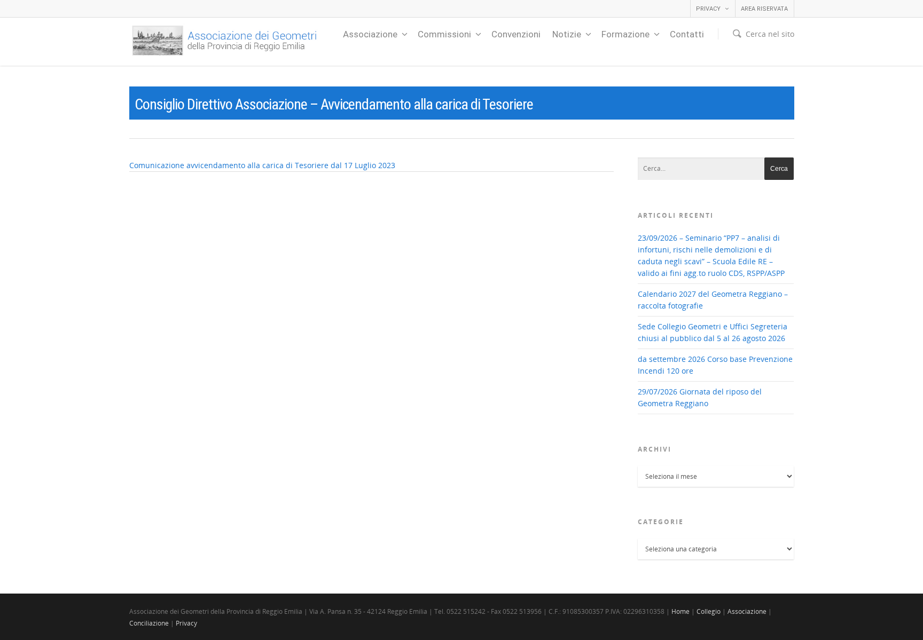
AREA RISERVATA (764, 8)
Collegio (709, 611)
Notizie (566, 34)
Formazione (625, 34)
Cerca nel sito (770, 34)
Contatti (687, 34)
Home (680, 611)
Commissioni (444, 34)
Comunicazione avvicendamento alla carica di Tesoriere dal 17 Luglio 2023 (262, 165)
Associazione (370, 34)
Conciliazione (149, 623)
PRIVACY (708, 8)
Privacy (186, 623)
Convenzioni (516, 34)
